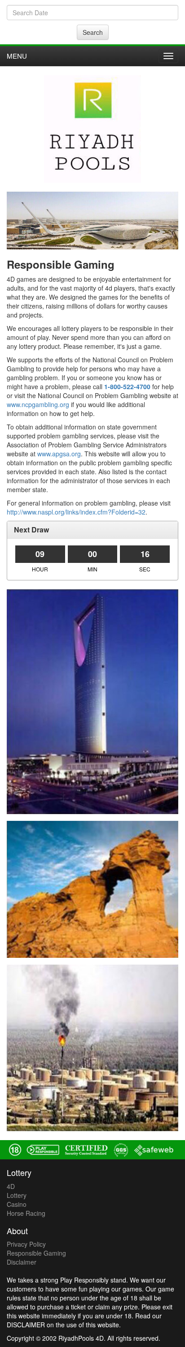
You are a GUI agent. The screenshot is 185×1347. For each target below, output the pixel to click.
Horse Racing (26, 1213)
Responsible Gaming (36, 1252)
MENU (17, 55)
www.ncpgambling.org (38, 404)
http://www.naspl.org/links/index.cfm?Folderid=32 (76, 511)
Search (93, 32)
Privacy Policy (26, 1244)
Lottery (16, 1195)
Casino (16, 1204)
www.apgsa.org (59, 453)
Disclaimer (21, 1261)
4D (11, 1186)
